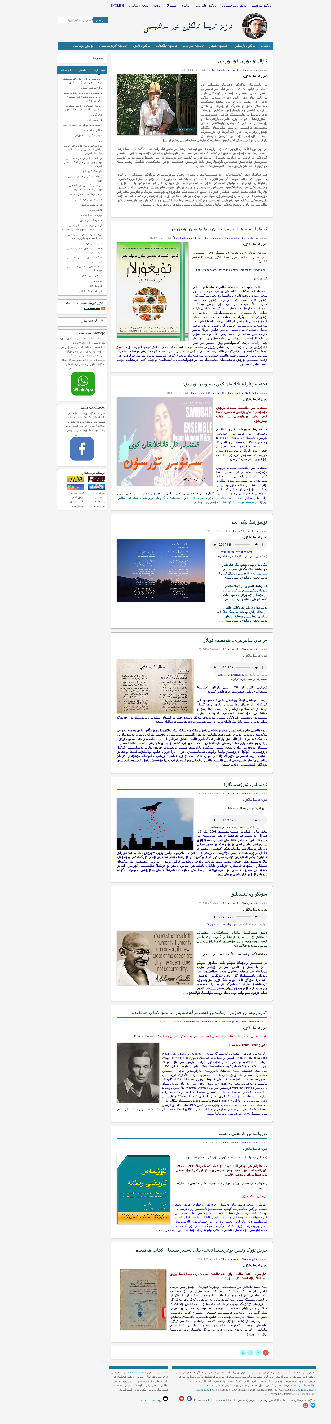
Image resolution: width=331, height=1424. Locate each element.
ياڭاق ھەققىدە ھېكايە (91, 87)
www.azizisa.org (137, 1372)
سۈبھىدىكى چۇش (93, 243)
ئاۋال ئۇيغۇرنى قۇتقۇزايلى (242, 60)
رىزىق (99, 140)
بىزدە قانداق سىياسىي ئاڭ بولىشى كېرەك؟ (84, 268)
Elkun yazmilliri (250, 69)
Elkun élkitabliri (193, 237)
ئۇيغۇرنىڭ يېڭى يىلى (248, 522)
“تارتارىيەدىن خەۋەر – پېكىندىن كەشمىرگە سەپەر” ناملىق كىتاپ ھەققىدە (199, 1012)
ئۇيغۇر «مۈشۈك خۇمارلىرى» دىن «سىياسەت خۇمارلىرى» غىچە (85, 236)
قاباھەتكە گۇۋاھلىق (92, 171)
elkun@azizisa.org (306, 1389)
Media (250, 531)
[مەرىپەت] (75, 488)
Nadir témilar (252, 393)
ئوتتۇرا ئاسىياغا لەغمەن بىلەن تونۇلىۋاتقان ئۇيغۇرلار (219, 228)
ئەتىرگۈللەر (96, 114)
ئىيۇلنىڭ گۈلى (95, 285)
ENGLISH (117, 5)
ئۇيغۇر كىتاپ (77, 497)
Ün (257, 531)
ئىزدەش (100, 20)
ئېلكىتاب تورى (77, 501)
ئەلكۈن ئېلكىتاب (166, 46)
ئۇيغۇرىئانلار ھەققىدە (91, 204)
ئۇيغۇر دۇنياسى (138, 5)
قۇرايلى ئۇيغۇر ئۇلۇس (90, 291)
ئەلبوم (185, 5)
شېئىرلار (171, 5)
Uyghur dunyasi (250, 237)
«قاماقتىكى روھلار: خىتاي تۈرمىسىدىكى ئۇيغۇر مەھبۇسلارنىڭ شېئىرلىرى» (82, 80)
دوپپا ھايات (99, 501)
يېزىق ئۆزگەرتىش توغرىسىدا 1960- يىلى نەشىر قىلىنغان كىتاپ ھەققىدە (201, 1250)
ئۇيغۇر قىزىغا (95, 210)
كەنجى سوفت (77, 492)
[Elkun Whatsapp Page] (87, 396)
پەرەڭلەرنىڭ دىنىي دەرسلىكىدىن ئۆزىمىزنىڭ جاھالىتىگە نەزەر (85, 187)
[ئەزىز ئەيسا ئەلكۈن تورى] (96, 481)
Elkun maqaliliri (231, 69)
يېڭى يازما (99, 70)
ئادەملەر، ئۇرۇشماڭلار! (245, 784)
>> (242, 1353)
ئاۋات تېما (65, 69)
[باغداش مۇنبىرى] (75, 481)
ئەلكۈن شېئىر (218, 46)
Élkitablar (178, 237)
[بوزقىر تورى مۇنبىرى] (96, 488)
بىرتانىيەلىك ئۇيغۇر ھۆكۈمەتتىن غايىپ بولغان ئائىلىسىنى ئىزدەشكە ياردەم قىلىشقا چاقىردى (83, 149)
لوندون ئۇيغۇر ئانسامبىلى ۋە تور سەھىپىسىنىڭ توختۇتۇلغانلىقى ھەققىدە (82, 227)
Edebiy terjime (191, 1021)
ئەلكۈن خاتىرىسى (206, 5)
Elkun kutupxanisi (212, 237)
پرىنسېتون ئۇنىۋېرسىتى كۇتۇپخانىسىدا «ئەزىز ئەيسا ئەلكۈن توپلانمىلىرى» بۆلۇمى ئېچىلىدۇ (82, 96)
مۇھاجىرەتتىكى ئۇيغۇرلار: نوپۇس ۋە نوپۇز (83, 178)
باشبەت (265, 45)
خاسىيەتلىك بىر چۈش (91, 220)
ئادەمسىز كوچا (94, 119)
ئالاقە (157, 5)
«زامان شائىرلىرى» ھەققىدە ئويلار (235, 640)
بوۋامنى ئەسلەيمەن (91, 215)
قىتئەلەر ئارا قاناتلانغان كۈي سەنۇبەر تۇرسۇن (224, 383)
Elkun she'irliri (238, 531)
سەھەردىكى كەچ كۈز (91, 275)
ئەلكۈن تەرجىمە (193, 46)
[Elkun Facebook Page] (87, 461)
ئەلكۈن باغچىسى (93, 130)
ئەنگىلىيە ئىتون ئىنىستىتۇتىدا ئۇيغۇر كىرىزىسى (84, 259)
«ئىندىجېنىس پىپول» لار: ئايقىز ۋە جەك (82, 125)
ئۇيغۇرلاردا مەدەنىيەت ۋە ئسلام (86, 194)
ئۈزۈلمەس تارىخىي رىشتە (243, 1133)
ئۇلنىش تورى (77, 505)
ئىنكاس (82, 69)
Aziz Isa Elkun (214, 69)
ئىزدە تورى (99, 505)
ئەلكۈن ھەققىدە (262, 5)
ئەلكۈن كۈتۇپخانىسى (113, 46)
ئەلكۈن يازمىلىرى (244, 46)
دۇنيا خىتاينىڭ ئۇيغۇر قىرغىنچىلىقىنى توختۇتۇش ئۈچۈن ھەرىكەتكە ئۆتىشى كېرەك (83, 162)
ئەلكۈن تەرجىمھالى (234, 5)
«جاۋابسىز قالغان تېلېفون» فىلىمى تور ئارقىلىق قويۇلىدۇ (82, 250)
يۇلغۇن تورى (98, 492)
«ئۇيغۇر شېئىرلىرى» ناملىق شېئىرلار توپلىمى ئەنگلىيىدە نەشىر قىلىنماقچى (83, 107)
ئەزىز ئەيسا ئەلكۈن (251, 1372)
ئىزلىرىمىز (100, 497)
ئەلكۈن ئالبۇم (141, 46)
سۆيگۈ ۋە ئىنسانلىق (248, 894)
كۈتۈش (98, 280)
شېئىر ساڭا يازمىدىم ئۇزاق (88, 135)
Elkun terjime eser (249, 1021)
